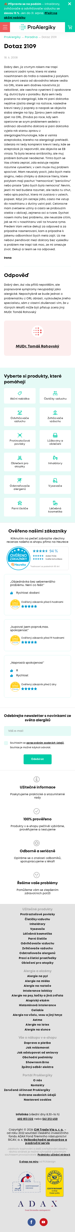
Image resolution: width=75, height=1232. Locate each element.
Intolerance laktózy (37, 991)
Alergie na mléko (37, 981)
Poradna (31, 37)
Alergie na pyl (37, 976)
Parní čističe (20, 509)
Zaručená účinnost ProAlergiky (27, 1090)
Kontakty (37, 1085)
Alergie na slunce (37, 1030)
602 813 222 (25, 1119)
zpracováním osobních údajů (45, 743)
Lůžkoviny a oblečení (55, 442)
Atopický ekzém (37, 1000)
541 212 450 (50, 1119)
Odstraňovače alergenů (20, 487)
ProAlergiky (12, 37)
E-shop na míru (29, 1162)
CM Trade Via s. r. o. (48, 1130)
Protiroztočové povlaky (20, 442)
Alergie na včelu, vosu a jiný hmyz (37, 1015)
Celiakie (37, 1010)
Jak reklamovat (37, 1048)
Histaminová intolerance (37, 1005)
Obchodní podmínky (37, 1057)
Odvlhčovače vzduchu (20, 420)
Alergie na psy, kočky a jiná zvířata (37, 995)
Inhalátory (55, 463)
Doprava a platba (37, 1043)
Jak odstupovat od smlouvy (37, 1053)
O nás (37, 1080)
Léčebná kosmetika (55, 510)
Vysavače (55, 486)
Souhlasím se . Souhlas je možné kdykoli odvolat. (37, 745)
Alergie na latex (37, 1025)
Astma (37, 1020)
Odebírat (37, 759)
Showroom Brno (37, 1062)
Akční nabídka (19, 399)
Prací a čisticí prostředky (37, 958)
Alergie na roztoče (37, 986)
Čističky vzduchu (55, 399)
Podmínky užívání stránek (54, 1155)
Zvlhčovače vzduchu (55, 420)
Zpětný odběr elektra (37, 1067)
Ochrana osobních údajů (37, 1095)
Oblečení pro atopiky (20, 465)
